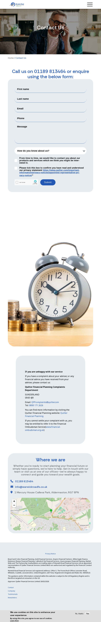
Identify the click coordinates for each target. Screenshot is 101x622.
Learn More (14, 621)
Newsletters (12, 597)
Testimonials (13, 594)
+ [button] (14, 501)
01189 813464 (50, 71)
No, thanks (79, 614)
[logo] (16, 4)
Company (11, 591)
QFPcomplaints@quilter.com (45, 402)
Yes (87, 614)
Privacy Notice (50, 554)
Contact (11, 587)
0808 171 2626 (36, 405)
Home (11, 58)
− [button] (14, 505)
